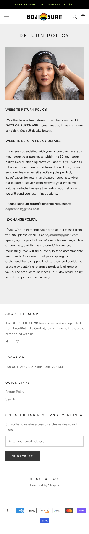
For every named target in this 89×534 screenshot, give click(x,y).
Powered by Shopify (44, 485)
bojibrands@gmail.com (22, 209)
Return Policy (14, 392)
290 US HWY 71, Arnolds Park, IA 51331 (35, 367)
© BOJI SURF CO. (44, 478)
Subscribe (22, 456)
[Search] (75, 16)
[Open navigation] (6, 16)
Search (10, 399)
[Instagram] (17, 341)
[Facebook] (7, 341)
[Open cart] (83, 16)
